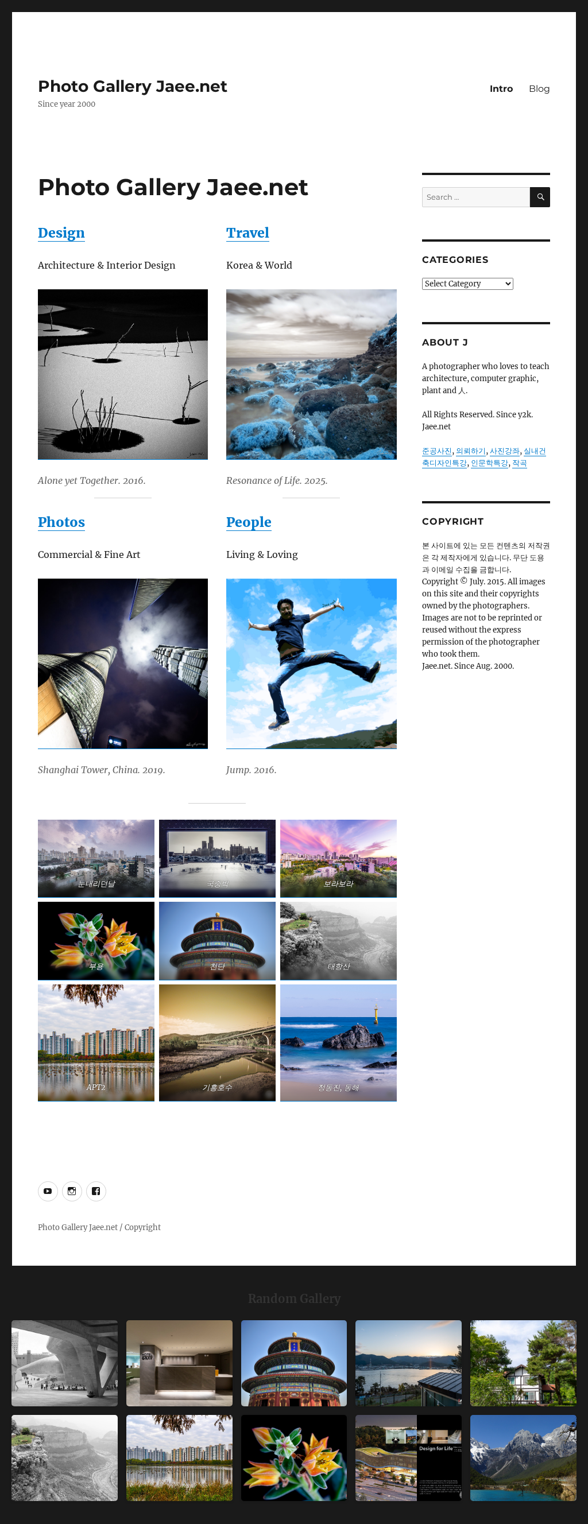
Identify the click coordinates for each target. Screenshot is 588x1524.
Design (61, 232)
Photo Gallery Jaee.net (132, 86)
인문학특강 (489, 463)
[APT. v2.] (179, 1458)
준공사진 (437, 451)
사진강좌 (505, 451)
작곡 (519, 463)
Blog (539, 88)
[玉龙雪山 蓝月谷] (523, 1458)
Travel (247, 232)
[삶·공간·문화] (64, 1458)
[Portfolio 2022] (408, 1458)
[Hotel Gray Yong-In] (179, 1363)
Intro (501, 88)
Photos (61, 522)
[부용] (294, 1458)
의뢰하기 (471, 451)
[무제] (294, 1363)
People (249, 522)
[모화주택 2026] (523, 1363)
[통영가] (408, 1363)
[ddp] (64, 1363)
